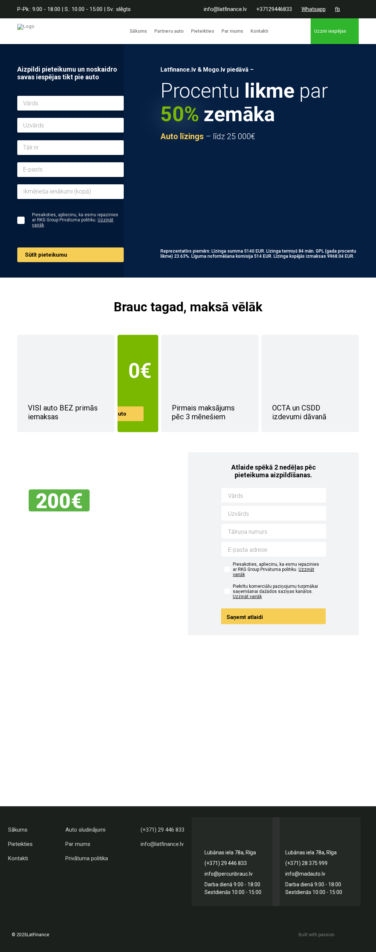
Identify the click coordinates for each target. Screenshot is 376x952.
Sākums (138, 31)
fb (337, 9)
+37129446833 (274, 9)
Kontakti (259, 31)
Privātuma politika (86, 858)
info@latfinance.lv (225, 9)
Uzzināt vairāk (247, 596)
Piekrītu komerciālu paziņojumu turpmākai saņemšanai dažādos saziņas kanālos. (275, 591)
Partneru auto (169, 31)
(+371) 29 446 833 (162, 829)
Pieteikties (202, 31)
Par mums (232, 31)
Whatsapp (313, 9)
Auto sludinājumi (85, 829)
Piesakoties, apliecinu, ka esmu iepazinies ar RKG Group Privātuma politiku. (276, 569)
